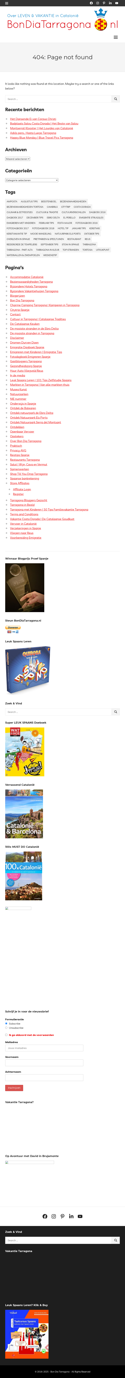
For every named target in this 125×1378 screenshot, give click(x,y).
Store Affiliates (19, 483)
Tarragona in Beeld (22, 505)
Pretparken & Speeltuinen (49, 239)
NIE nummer (18, 399)
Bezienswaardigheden (73, 201)
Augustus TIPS (29, 201)
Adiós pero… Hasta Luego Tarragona (33, 133)
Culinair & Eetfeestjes (20, 212)
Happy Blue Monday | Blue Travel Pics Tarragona (41, 137)
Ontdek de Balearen (23, 408)
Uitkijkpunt (102, 249)
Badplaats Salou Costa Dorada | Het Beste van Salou (44, 123)
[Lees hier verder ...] (63, 9)
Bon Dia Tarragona (22, 300)
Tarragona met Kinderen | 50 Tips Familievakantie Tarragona (49, 509)
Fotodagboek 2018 (43, 228)
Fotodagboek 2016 (86, 223)
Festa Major (64, 223)
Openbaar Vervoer (22, 431)
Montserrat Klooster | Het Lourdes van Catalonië (41, 128)
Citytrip (65, 206)
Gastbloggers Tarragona (26, 361)
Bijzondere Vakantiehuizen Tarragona (34, 291)
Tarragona (89, 244)
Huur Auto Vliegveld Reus (26, 371)
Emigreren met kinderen (21, 223)
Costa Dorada (82, 206)
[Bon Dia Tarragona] (27, 694)
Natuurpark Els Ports (68, 233)
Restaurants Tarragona (25, 460)
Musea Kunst (18, 389)
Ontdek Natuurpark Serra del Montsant (35, 422)
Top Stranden (71, 249)
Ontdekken (17, 427)
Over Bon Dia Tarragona (25, 441)
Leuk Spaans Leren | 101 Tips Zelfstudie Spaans (40, 380)
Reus (87, 239)
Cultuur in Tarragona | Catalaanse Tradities (38, 319)
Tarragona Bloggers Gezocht (28, 500)
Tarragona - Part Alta (20, 249)
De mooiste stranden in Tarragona (32, 333)
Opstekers (16, 436)
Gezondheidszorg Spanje (26, 366)
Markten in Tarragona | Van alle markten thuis (39, 385)
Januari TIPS (79, 228)
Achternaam (13, 1071)
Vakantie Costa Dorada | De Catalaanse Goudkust (42, 519)
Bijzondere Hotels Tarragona (28, 286)
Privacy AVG (18, 450)
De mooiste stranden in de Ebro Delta (34, 328)
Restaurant (74, 239)
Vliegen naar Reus (21, 533)
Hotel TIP (63, 228)
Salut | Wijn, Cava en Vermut (28, 464)
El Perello (69, 217)
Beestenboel (48, 201)
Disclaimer (17, 338)
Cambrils (52, 206)
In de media (17, 375)
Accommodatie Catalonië (26, 277)
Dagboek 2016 (97, 212)
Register (18, 494)
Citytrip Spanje (19, 310)
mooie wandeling (40, 233)
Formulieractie (14, 1019)
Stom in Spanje (70, 244)
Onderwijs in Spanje (23, 403)
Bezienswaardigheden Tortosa (25, 206)
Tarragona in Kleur (47, 249)
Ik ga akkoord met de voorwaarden (31, 1035)
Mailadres (11, 1042)
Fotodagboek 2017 (18, 228)
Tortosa (87, 249)
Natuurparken (19, 394)
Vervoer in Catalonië (23, 524)
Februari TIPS (46, 223)
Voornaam (11, 1057)
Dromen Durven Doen (24, 342)
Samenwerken (19, 469)
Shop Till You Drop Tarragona (29, 474)
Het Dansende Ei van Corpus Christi (33, 119)
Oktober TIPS (91, 233)
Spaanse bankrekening (24, 478)
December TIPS (35, 217)
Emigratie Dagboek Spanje (27, 347)
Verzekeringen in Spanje (25, 528)
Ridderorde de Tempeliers (22, 244)
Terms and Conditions (24, 514)
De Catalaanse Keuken (25, 324)
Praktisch (16, 446)
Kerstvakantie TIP (17, 233)
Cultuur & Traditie (47, 212)
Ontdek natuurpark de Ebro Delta (31, 413)
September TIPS (49, 244)
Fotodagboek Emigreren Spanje (30, 357)
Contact (15, 314)
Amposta (12, 201)
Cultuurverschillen (74, 212)
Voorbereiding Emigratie (25, 538)
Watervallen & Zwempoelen (23, 255)
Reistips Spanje (19, 455)
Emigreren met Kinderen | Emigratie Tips (36, 352)
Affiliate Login (22, 489)
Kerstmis (94, 228)
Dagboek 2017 (15, 217)
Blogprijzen (17, 296)
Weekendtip (50, 255)
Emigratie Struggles (91, 217)
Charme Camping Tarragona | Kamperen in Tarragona (44, 305)
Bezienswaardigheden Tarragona (31, 282)
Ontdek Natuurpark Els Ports (29, 417)
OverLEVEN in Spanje (18, 239)
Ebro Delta (53, 217)
